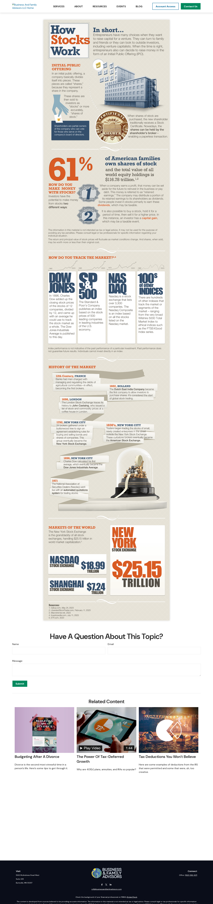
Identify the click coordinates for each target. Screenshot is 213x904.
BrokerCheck (132, 897)
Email (111, 644)
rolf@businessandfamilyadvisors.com (106, 889)
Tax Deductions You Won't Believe (167, 756)
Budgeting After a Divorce (37, 756)
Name (15, 644)
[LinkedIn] (110, 884)
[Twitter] (106, 884)
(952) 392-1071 (191, 875)
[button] (59, 6)
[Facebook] (102, 884)
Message (17, 660)
